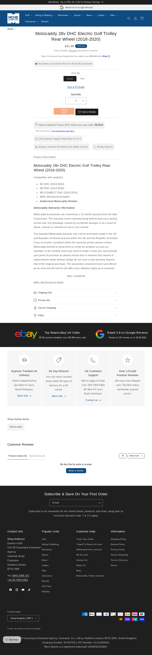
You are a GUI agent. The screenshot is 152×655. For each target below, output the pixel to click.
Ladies (45, 565)
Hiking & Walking (50, 544)
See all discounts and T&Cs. (63, 131)
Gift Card (46, 586)
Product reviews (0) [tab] (18, 456)
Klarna (114, 565)
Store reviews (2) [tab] (37, 456)
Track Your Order (85, 539)
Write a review (76, 470)
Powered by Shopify (32, 629)
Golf (44, 539)
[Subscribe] (99, 502)
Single (71, 79)
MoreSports (19, 629)
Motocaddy (16, 427)
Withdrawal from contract (89, 549)
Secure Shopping (119, 555)
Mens (44, 560)
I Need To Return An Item (89, 544)
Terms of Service (119, 560)
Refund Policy (118, 544)
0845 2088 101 (20, 575)
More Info (23, 396)
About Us (81, 565)
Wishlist (46, 591)
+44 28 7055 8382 (17, 580)
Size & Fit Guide (76, 87)
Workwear (47, 549)
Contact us (92, 400)
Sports (45, 555)
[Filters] (122, 455)
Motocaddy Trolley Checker (90, 576)
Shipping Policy (118, 539)
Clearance (47, 576)
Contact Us (82, 560)
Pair (84, 79)
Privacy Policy (118, 549)
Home (10, 28)
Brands (45, 581)
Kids (44, 570)
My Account (82, 555)
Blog (78, 570)
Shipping (73, 51)
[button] (28, 15)
